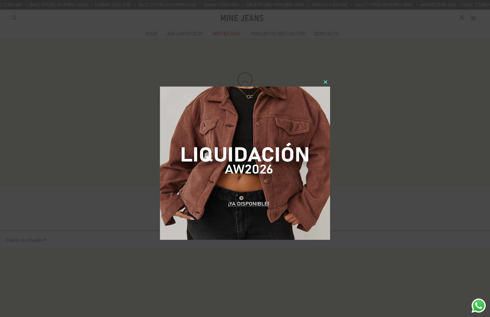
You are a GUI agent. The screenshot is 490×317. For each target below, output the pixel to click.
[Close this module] (325, 82)
